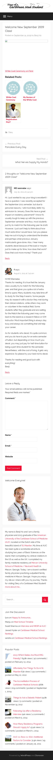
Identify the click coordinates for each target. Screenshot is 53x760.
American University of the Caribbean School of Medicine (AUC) (26, 538)
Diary (11, 132)
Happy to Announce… (21, 617)
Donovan (39, 755)
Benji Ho (37, 35)
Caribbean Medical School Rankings (31, 638)
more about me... (12, 587)
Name (8, 435)
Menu (9, 16)
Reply (7, 258)
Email (8, 446)
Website (9, 456)
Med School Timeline (23, 622)
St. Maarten (27, 545)
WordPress (26, 755)
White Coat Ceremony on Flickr (19, 71)
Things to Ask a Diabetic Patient (27, 698)
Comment (10, 398)
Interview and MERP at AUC (33, 626)
